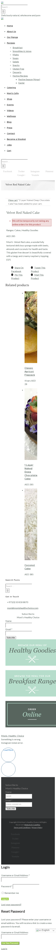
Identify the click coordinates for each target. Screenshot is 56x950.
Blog (9, 122)
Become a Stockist (16, 139)
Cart (9, 150)
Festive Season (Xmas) (29, 79)
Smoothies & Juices (22, 51)
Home (10, 26)
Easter (21, 82)
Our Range (12, 37)
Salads (16, 61)
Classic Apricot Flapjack (30, 371)
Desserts (17, 72)
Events (10, 105)
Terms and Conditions (22, 827)
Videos (10, 110)
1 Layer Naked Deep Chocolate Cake (31, 472)
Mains (16, 54)
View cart (13, 200)
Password (6, 886)
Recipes (11, 43)
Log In (4, 948)
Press (9, 127)
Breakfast (18, 47)
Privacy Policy (37, 827)
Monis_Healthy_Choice (12, 735)
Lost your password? (11, 904)
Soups (16, 58)
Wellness (11, 116)
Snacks (16, 65)
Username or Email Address (15, 875)
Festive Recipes (20, 75)
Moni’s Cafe (13, 93)
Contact (11, 133)
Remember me (11, 893)
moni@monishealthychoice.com (22, 608)
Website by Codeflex (32, 825)
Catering (11, 87)
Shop (9, 99)
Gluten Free (18, 68)
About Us (11, 31)
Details (27, 336)
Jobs (9, 145)
